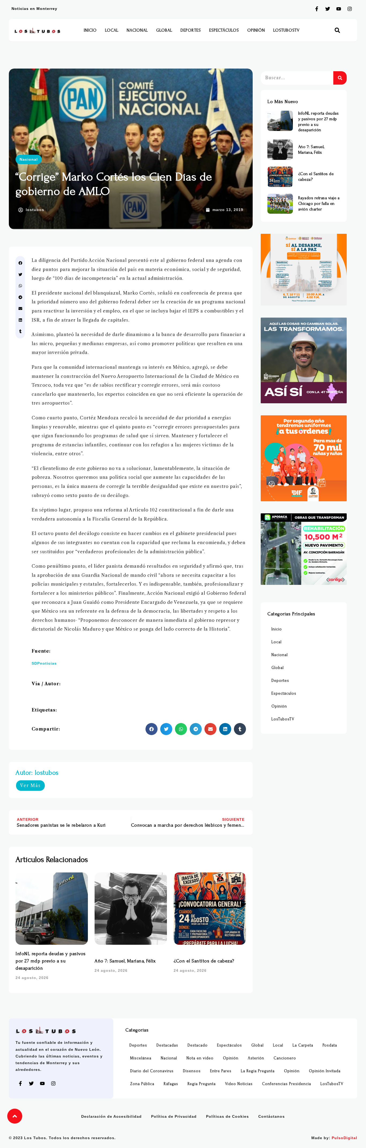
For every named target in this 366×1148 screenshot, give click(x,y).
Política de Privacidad (174, 1116)
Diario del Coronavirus (152, 1071)
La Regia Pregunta (258, 1071)
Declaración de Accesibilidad (111, 1116)
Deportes (191, 30)
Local (111, 30)
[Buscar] (340, 78)
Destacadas (167, 1045)
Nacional (137, 30)
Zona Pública (142, 1084)
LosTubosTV (286, 30)
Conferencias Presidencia (286, 1084)
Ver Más (30, 785)
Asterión (256, 1058)
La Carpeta (303, 1045)
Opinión (256, 30)
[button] (337, 30)
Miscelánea (140, 1058)
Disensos (192, 1071)
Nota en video (200, 1058)
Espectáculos (224, 30)
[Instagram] (349, 9)
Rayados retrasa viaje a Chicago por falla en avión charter (319, 203)
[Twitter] (328, 9)
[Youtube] (338, 9)
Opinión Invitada (325, 1071)
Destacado (198, 1045)
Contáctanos (271, 1116)
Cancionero (285, 1058)
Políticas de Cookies (227, 1116)
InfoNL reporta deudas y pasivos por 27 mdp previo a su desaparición (51, 961)
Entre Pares (220, 1071)
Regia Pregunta (202, 1084)
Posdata (330, 1045)
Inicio (90, 30)
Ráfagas (171, 1084)
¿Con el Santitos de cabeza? (204, 960)
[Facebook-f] (317, 9)
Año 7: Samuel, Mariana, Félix (125, 960)
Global (164, 30)
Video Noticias (239, 1084)
